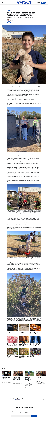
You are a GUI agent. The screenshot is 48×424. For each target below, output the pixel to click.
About (28, 5)
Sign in (38, 2)
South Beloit (23, 5)
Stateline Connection (23, 400)
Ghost (45, 399)
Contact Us (37, 5)
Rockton (18, 5)
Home (7, 5)
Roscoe (14, 5)
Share (9, 22)
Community (32, 5)
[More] (41, 6)
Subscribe (43, 2)
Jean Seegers (12, 19)
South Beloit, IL (9, 10)
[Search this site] (2, 2)
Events (11, 5)
